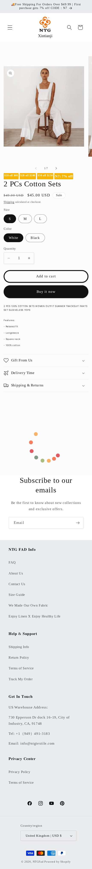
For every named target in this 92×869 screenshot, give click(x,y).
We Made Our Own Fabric (28, 605)
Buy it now (46, 292)
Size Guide (17, 595)
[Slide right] (56, 168)
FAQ (12, 562)
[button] (9, 27)
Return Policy (19, 657)
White (13, 238)
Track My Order (21, 679)
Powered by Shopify (57, 861)
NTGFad (38, 861)
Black (35, 238)
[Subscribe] (77, 523)
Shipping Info (19, 647)
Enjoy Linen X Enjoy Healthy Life (35, 616)
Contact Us (17, 584)
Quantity (10, 248)
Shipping (9, 202)
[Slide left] (36, 168)
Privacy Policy (19, 772)
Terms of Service (21, 668)
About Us (16, 573)
